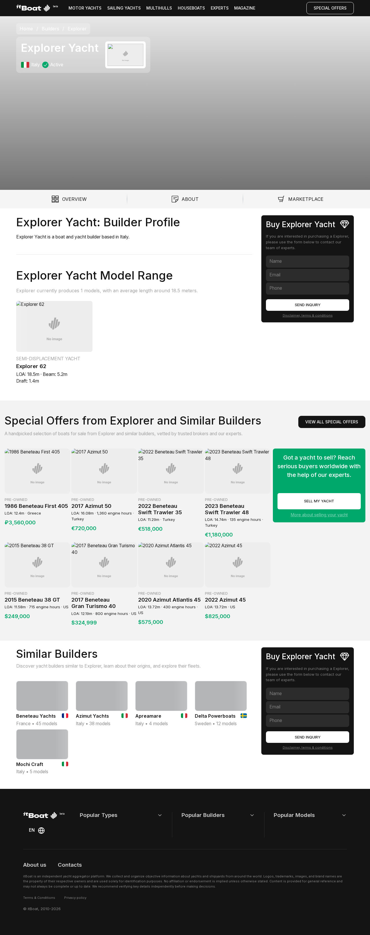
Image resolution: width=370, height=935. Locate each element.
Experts (220, 7)
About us (34, 864)
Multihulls (159, 7)
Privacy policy (75, 898)
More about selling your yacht (319, 514)
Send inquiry (308, 304)
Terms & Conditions (39, 898)
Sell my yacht (319, 501)
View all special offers (331, 421)
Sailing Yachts (124, 7)
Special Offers (330, 7)
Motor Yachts (85, 7)
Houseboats (191, 7)
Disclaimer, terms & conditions (308, 315)
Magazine (244, 7)
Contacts (70, 864)
